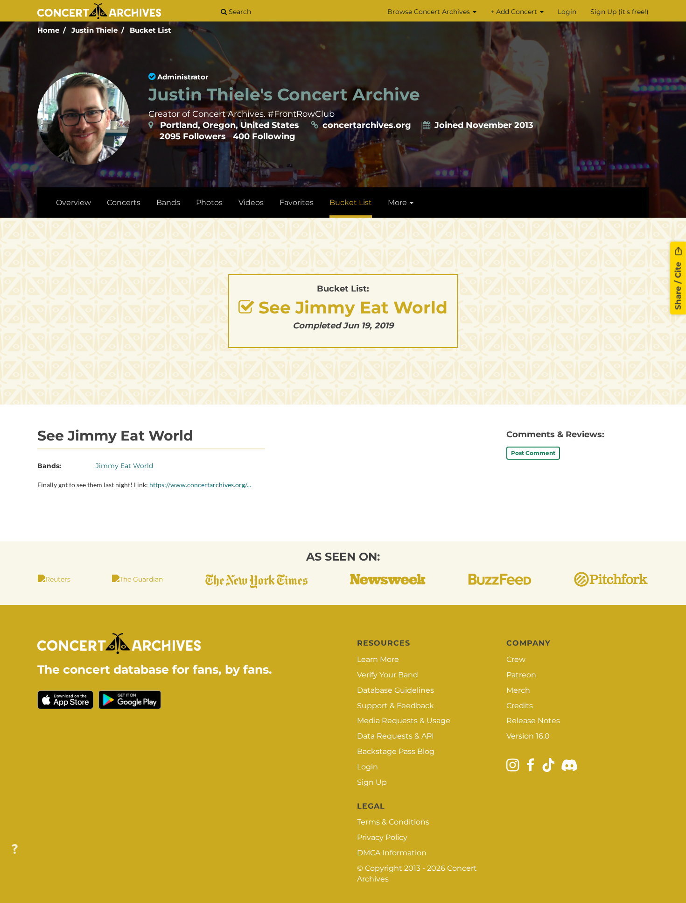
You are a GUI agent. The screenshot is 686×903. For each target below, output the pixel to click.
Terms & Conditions (393, 822)
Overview (73, 202)
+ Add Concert (514, 11)
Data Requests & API (395, 736)
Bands (168, 202)
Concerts (123, 202)
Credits (519, 705)
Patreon (521, 674)
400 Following (264, 136)
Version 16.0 (528, 736)
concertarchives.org (366, 125)
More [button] (398, 202)
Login (567, 11)
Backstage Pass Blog (395, 751)
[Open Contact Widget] (15, 849)
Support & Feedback (395, 705)
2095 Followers (193, 136)
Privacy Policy (382, 837)
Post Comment (533, 452)
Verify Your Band (387, 674)
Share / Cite (678, 285)
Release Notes (533, 720)
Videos (251, 202)
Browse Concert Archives (429, 11)
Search (239, 11)
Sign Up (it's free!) (619, 11)
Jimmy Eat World (124, 466)
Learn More (378, 659)
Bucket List (150, 30)
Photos (209, 202)
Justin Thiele (94, 30)
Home (48, 30)
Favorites (297, 202)
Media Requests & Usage (403, 720)
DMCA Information (392, 852)
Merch (518, 690)
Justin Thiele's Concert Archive (284, 94)
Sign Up (372, 782)
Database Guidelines (395, 690)
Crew (515, 659)
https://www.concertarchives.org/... (200, 485)
